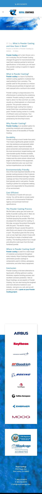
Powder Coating (25, 49)
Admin (8, 51)
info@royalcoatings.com (21, 484)
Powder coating (11, 76)
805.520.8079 (22, 482)
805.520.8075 (22, 4)
